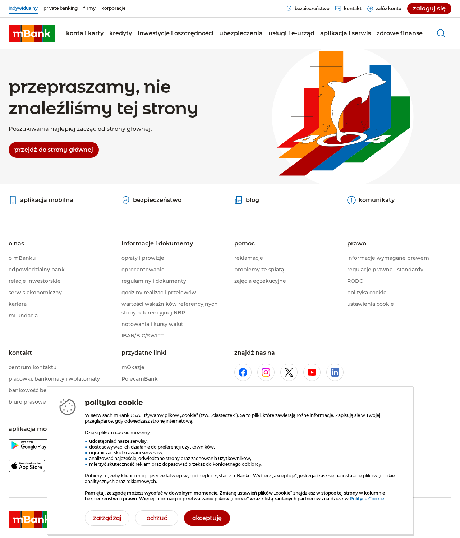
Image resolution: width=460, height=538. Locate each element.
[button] (85, 33)
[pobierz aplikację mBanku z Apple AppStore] (27, 467)
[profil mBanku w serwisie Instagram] (266, 372)
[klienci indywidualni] (32, 33)
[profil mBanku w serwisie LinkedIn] (335, 372)
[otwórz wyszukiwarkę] (441, 33)
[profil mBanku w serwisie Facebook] (243, 372)
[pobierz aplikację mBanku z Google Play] (29, 446)
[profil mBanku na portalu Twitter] (289, 372)
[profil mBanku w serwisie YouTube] (312, 372)
